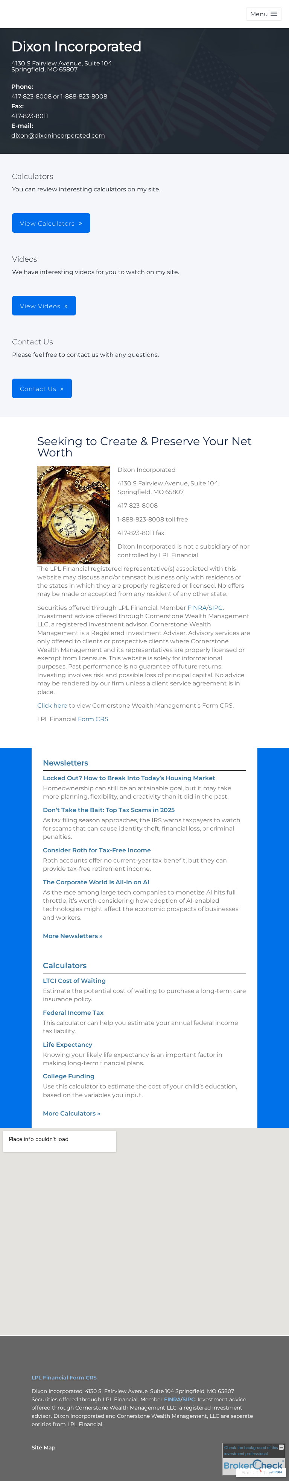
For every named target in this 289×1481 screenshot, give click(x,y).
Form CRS (93, 719)
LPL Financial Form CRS (64, 1377)
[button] (263, 14)
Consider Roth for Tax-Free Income (97, 850)
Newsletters (65, 762)
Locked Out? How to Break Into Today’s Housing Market (129, 778)
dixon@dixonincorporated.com (58, 135)
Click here (52, 705)
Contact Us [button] (38, 389)
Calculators (65, 965)
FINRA (197, 607)
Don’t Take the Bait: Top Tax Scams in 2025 (109, 810)
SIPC (215, 607)
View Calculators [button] (47, 223)
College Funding (68, 1076)
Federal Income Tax (73, 1012)
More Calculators (71, 1113)
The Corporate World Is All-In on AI (96, 882)
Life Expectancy (67, 1044)
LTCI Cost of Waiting (74, 980)
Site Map (44, 1447)
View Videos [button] (40, 306)
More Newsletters (73, 936)
